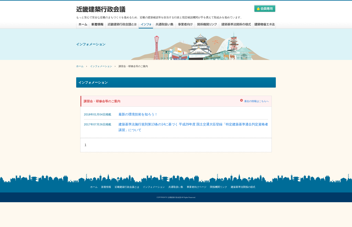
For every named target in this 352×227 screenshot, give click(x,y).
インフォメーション (146, 25)
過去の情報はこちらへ (256, 101)
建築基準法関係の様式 (236, 25)
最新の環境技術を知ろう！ (138, 114)
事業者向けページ (185, 25)
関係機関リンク (207, 25)
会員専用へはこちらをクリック (264, 8)
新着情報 (97, 25)
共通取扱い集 (164, 25)
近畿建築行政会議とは (122, 25)
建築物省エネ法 (264, 25)
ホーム (82, 25)
